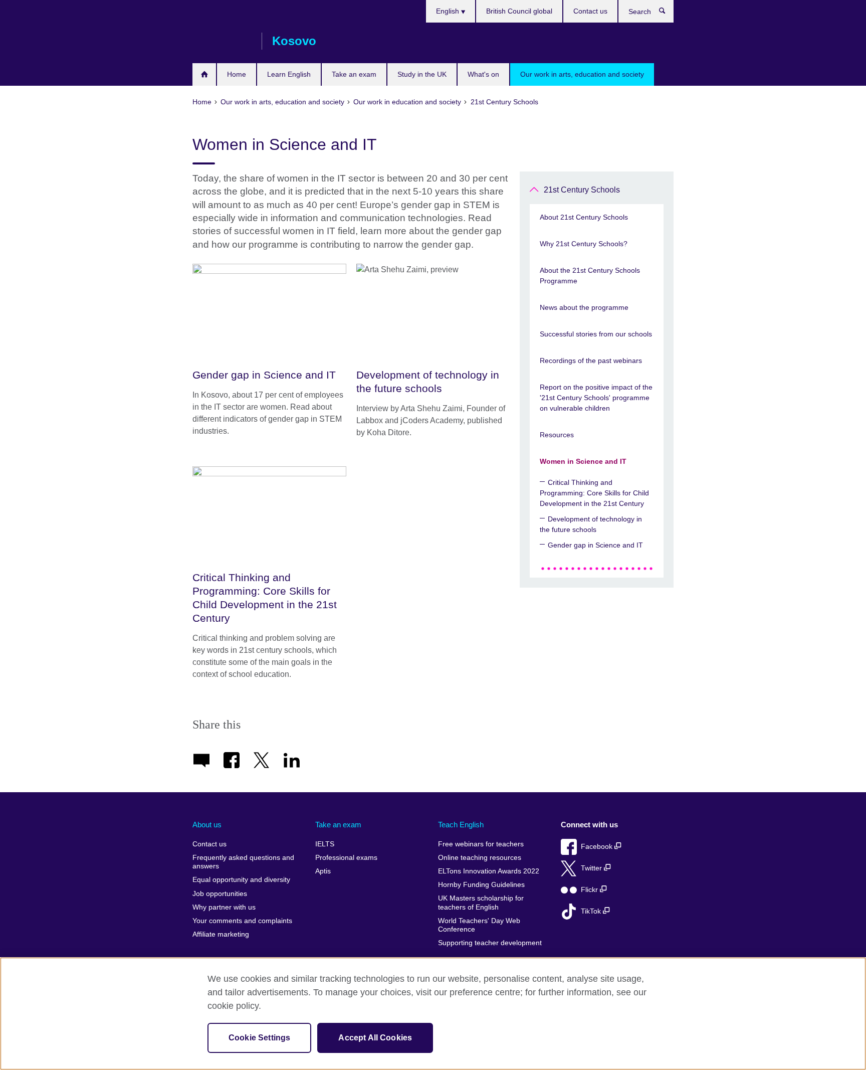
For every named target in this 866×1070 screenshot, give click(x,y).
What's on (483, 74)
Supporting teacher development (490, 943)
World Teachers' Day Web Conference (479, 925)
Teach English (461, 824)
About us (207, 824)
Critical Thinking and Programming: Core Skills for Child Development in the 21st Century (594, 492)
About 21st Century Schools (584, 217)
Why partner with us (224, 907)
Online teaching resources (479, 857)
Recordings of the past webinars (591, 360)
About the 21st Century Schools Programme (590, 275)
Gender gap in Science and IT (595, 545)
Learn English (289, 74)
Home (236, 74)
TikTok (592, 911)
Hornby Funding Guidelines (481, 884)
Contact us (590, 11)
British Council (222, 41)
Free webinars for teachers (481, 844)
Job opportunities (219, 894)
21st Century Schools (582, 190)
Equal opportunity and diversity (241, 879)
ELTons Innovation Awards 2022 (488, 871)
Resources (557, 435)
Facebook (597, 846)
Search (667, 13)
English (448, 11)
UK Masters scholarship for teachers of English (481, 903)
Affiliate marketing (220, 934)
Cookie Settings (259, 1037)
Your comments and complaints (242, 921)
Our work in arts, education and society (582, 74)
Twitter (592, 868)
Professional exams (346, 857)
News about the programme (584, 307)
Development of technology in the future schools (591, 524)
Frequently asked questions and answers (243, 862)
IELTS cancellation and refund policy (204, 74)
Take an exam (354, 74)
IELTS (324, 844)
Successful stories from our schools (596, 334)
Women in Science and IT (583, 461)
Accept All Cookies (375, 1037)
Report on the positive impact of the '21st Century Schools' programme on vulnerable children (596, 397)
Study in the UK (422, 74)
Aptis (323, 871)
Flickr (590, 890)
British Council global (519, 11)
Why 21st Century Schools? (583, 244)
